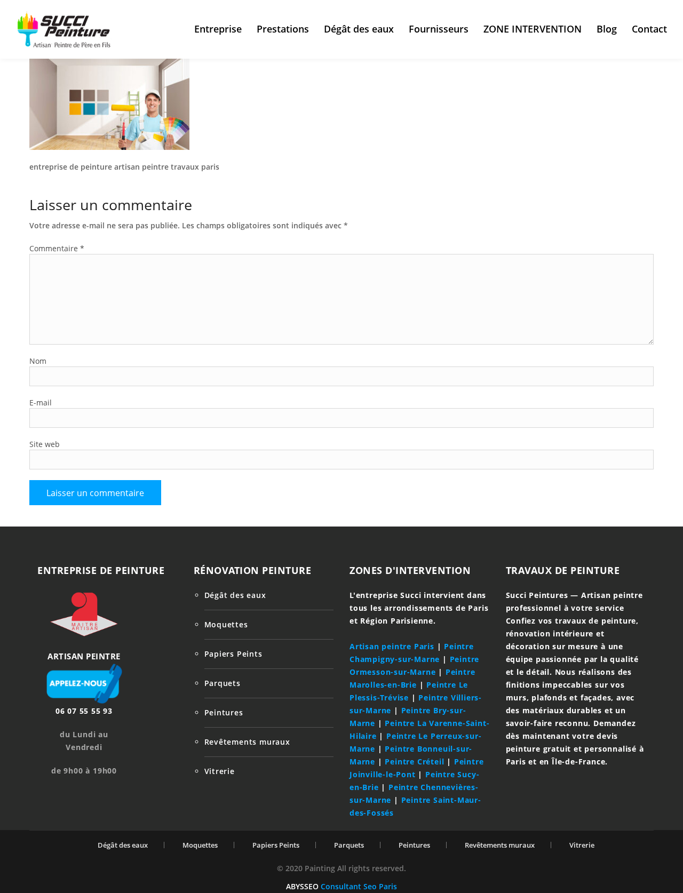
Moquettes (226, 624)
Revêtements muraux (247, 742)
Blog (607, 28)
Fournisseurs (438, 28)
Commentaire (56, 248)
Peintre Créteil (414, 761)
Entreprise (218, 28)
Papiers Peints (233, 654)
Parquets (222, 683)
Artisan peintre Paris (392, 646)
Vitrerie (219, 771)
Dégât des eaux (359, 28)
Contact (649, 28)
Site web (44, 444)
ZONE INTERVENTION (532, 28)
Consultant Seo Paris (359, 886)
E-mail (40, 402)
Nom (37, 361)
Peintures (223, 712)
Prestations (283, 28)
